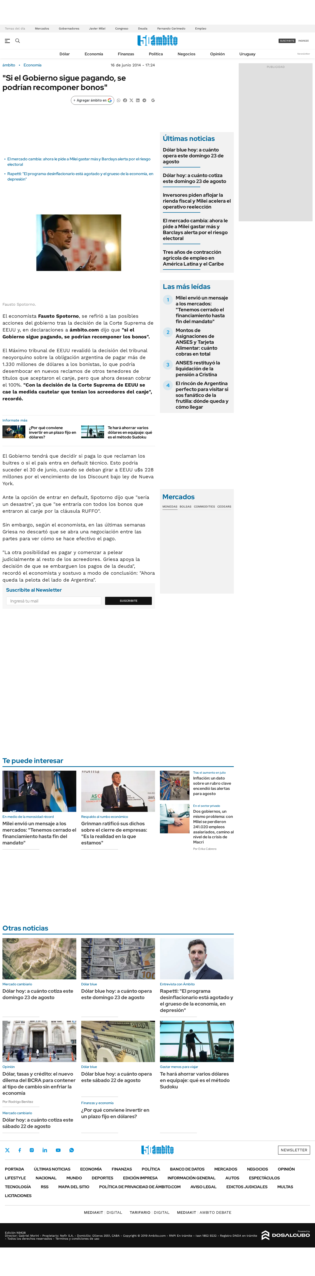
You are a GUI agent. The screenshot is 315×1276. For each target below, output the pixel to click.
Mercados (42, 28)
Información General (192, 1178)
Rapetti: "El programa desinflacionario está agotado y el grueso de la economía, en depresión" (196, 1000)
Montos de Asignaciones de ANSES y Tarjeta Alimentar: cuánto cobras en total (196, 342)
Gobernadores (69, 28)
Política (156, 54)
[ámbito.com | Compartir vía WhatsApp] (119, 100)
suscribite (287, 40)
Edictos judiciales (247, 1186)
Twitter (7, 1150)
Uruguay (247, 54)
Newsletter (303, 53)
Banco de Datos (187, 1169)
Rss (44, 1186)
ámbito (8, 65)
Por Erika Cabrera (204, 849)
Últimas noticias (52, 1169)
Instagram (32, 1150)
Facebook (19, 1150)
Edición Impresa (140, 1178)
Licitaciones (18, 1195)
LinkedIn (45, 1150)
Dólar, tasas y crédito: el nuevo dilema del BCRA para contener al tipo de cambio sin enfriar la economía (39, 1083)
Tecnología (18, 1186)
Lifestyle (15, 1178)
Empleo (200, 28)
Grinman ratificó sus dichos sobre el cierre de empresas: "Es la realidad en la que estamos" (114, 833)
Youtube (58, 1150)
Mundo (74, 1178)
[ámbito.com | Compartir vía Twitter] (131, 100)
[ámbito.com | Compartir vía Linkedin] (138, 100)
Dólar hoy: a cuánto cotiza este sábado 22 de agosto (37, 1123)
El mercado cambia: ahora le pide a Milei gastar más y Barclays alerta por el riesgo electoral (195, 229)
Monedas (169, 506)
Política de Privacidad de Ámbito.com (140, 1186)
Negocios (186, 54)
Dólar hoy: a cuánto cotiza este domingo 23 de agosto (194, 178)
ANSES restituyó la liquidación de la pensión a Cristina (198, 369)
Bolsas (185, 506)
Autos (232, 1178)
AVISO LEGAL (203, 1186)
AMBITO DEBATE (204, 1212)
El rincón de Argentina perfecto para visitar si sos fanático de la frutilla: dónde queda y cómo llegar (202, 395)
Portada (14, 1169)
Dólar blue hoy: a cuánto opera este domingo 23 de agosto (193, 156)
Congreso (121, 28)
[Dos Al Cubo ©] (286, 1235)
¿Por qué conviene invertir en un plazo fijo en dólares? (52, 432)
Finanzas (126, 54)
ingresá (303, 40)
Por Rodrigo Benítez (17, 1101)
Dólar (65, 54)
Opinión (217, 54)
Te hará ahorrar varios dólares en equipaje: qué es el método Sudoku (130, 432)
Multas (285, 1186)
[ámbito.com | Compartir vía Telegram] (144, 100)
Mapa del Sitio (73, 1186)
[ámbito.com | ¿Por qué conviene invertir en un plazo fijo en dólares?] (13, 431)
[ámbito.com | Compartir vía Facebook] (125, 100)
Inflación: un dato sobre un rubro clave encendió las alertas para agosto (212, 786)
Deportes (102, 1178)
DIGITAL (103, 1212)
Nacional (46, 1178)
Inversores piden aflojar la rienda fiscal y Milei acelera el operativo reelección (197, 201)
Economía (94, 54)
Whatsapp (71, 1150)
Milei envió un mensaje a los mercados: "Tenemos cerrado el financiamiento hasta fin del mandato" (202, 310)
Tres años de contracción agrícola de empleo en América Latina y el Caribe (193, 258)
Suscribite (129, 600)
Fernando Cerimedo (171, 28)
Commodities (204, 506)
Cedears (224, 506)
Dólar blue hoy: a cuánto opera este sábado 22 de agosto (116, 1077)
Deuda (142, 28)
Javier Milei (97, 28)
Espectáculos (264, 1178)
